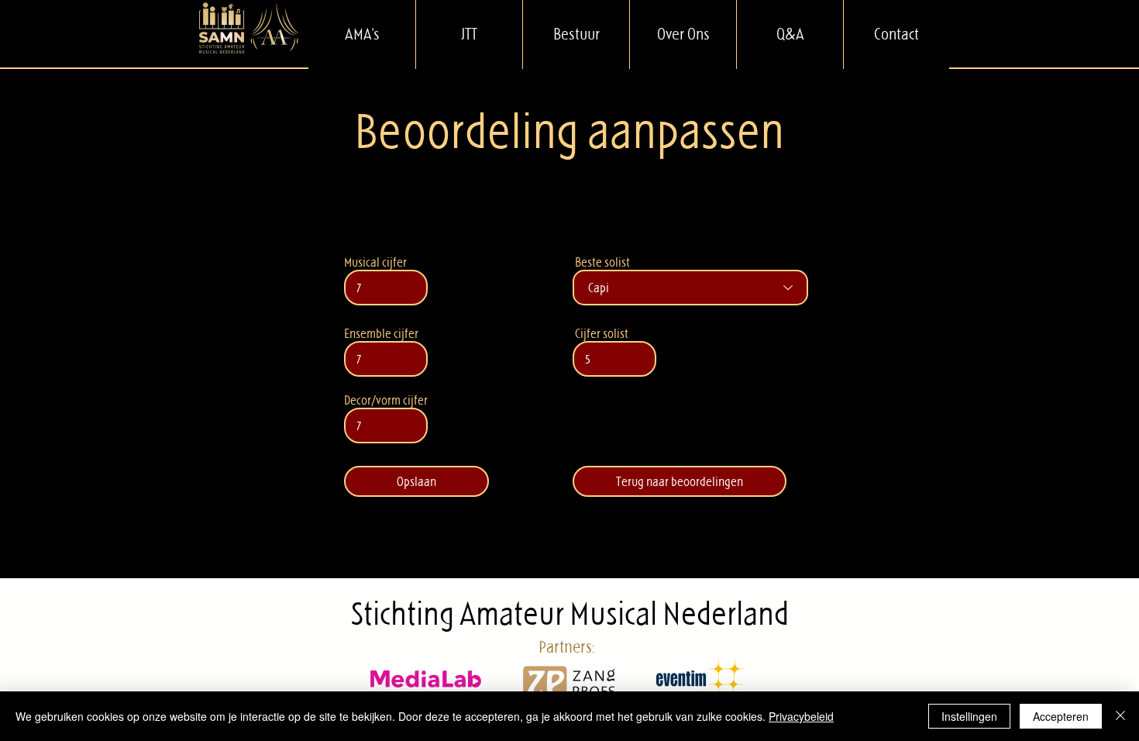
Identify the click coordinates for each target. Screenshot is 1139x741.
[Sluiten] (1120, 716)
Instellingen (969, 716)
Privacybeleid (801, 716)
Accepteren (1061, 716)
